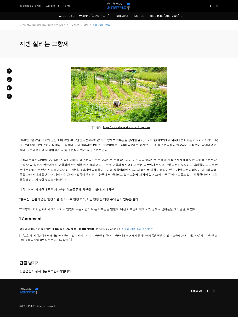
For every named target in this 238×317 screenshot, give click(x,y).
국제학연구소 (53, 6)
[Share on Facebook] (9, 71)
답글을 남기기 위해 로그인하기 (137, 229)
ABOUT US (65, 16)
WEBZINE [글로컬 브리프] (94, 16)
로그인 (67, 6)
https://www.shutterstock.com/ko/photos (126, 127)
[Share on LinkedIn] (9, 87)
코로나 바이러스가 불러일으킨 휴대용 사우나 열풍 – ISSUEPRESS (57, 229)
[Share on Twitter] (9, 79)
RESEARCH (123, 16)
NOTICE (139, 16)
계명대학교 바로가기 (30, 6)
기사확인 (108, 189)
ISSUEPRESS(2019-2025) (164, 16)
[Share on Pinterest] (9, 96)
